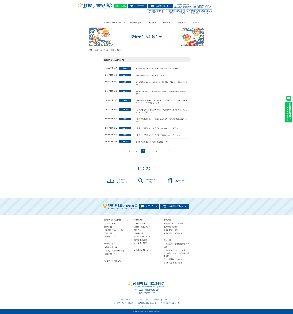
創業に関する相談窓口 (173, 233)
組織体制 (108, 227)
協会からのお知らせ (112, 261)
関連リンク (168, 300)
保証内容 (137, 230)
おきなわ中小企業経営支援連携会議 (176, 245)
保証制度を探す (136, 23)
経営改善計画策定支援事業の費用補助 (176, 254)
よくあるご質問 (140, 243)
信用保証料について (142, 237)
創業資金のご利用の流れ (174, 224)
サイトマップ (146, 306)
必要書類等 (138, 233)
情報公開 (108, 233)
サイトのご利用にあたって (170, 303)
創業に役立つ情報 (171, 230)
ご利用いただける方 (142, 227)
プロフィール (109, 224)
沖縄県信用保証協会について (116, 23)
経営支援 (182, 23)
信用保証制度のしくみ (113, 230)
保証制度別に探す (111, 247)
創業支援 (166, 23)
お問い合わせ (125, 300)
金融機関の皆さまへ (142, 250)
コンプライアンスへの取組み (123, 303)
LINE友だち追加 (120, 6)
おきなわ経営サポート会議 (175, 250)
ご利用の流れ (139, 224)
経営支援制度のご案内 (173, 259)
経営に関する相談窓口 (173, 263)
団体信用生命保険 (141, 240)
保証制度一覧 (109, 254)
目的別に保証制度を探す (114, 251)
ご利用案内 (151, 23)
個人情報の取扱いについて (147, 303)
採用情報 (197, 23)
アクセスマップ (110, 237)
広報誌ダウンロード (141, 300)
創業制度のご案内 (171, 227)
